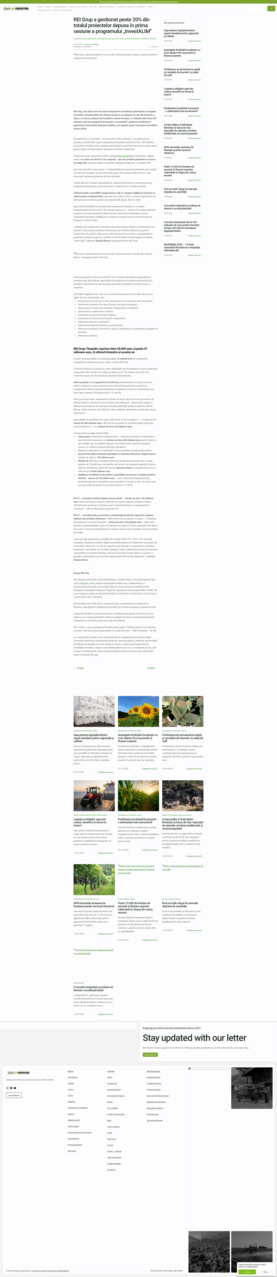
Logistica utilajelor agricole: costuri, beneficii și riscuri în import (90, 822)
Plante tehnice (73, 1138)
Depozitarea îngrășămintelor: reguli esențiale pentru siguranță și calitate (94, 738)
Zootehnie (111, 1170)
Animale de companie (115, 1096)
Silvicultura (72, 1151)
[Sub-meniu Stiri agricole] (73, 10)
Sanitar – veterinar (114, 1151)
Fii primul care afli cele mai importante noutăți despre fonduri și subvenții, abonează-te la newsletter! (138, 2)
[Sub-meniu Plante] (43, 6)
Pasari (109, 1133)
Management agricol (155, 1108)
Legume (71, 1114)
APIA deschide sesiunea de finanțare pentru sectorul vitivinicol (94, 905)
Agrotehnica (72, 1077)
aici (96, 654)
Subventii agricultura (155, 1120)
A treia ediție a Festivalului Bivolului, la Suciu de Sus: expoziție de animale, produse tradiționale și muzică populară (182, 824)
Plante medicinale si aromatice (80, 1132)
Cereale (71, 1083)
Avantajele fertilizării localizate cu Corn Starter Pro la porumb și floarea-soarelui (138, 738)
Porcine (110, 1145)
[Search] (271, 8)
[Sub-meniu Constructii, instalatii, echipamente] (146, 6)
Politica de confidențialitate (58, 1271)
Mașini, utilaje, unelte (99, 815)
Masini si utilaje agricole (82, 815)
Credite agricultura (154, 1083)
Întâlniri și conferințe (169, 815)
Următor (151, 667)
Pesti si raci (111, 1139)
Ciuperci (71, 1089)
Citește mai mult (194, 41)
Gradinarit (71, 1101)
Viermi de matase (114, 1157)
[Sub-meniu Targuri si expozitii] (115, 6)
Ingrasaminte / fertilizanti (83, 730)
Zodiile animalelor (114, 1163)
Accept (247, 1272)
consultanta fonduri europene (107, 38)
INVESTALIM (145, 38)
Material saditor (74, 1120)
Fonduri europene (91, 44)
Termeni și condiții (39, 1271)
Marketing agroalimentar (156, 1102)
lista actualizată (125, 156)
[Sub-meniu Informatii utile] (50, 10)
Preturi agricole (152, 1114)
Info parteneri (14, 1095)
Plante (95, 730)
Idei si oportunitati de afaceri (158, 1096)
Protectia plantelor (75, 1145)
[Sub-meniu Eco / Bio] (97, 6)
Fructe (70, 1095)
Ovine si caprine (113, 1126)
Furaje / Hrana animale (115, 1114)
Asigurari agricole (153, 1077)
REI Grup (153, 38)
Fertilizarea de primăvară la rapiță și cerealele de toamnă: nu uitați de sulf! (182, 738)
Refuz (266, 1272)
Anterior (80, 667)
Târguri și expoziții (185, 815)
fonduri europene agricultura (129, 38)
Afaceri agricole (93, 899)
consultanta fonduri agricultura (85, 38)
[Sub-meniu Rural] (153, 6)
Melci (109, 1120)
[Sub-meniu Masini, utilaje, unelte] (87, 6)
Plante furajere (73, 1126)
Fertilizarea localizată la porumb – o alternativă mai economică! (138, 821)
